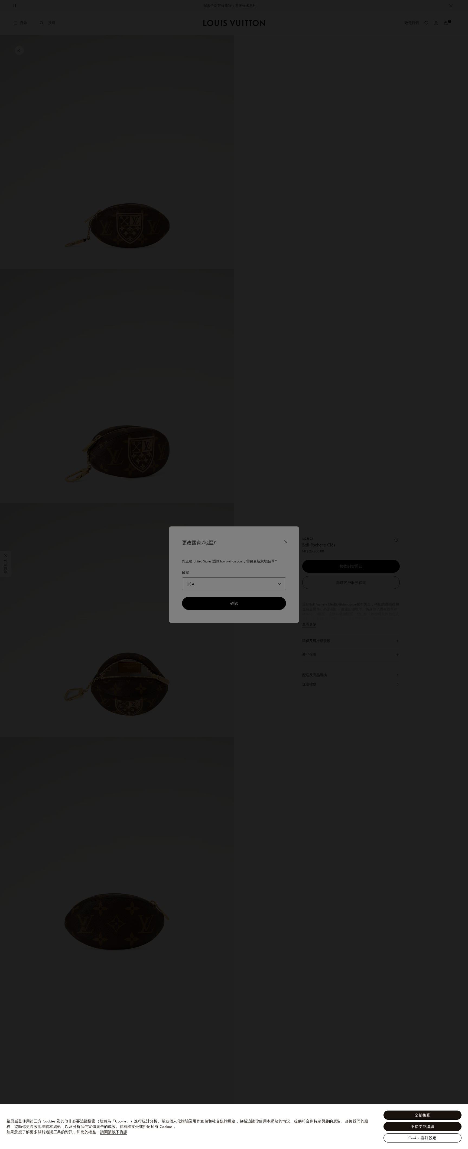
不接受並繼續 (422, 1126)
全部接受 (422, 1115)
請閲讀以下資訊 (114, 1132)
